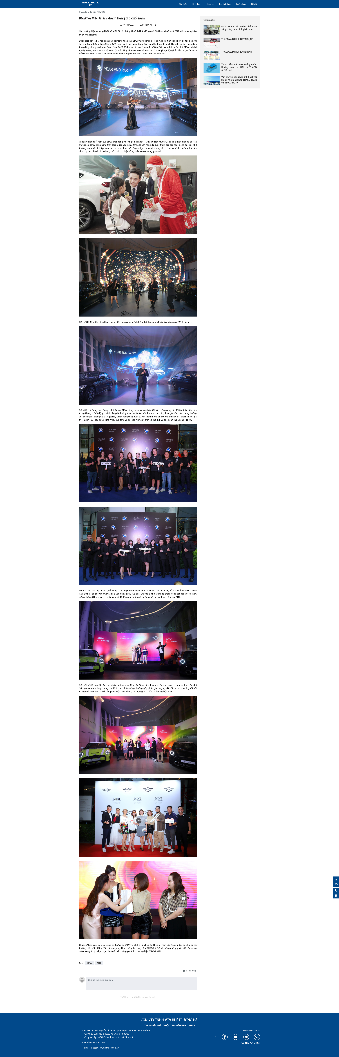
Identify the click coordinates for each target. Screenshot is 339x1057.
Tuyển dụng (241, 4)
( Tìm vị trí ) (130, 1037)
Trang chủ (83, 12)
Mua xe (210, 4)
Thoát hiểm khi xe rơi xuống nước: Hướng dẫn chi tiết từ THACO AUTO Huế (239, 67)
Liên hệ (254, 4)
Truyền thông (225, 4)
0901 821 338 (98, 1043)
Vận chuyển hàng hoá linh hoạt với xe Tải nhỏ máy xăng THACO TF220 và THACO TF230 (239, 80)
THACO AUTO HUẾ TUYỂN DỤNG (237, 39)
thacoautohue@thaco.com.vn (104, 1048)
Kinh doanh (197, 4)
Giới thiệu (183, 4)
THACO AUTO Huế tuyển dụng (236, 52)
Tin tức (93, 12)
